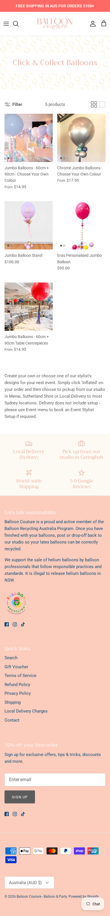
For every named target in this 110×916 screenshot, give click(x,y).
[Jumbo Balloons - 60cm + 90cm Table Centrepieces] (29, 306)
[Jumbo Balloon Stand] (29, 225)
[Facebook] (7, 624)
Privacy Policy (18, 693)
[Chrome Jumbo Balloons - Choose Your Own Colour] (81, 138)
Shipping (13, 702)
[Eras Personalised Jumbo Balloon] (81, 225)
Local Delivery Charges (26, 711)
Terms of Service (20, 675)
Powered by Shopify (84, 897)
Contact (12, 720)
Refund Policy (17, 684)
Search (11, 657)
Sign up (20, 797)
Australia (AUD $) (25, 882)
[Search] (18, 23)
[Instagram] (15, 624)
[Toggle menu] (6, 23)
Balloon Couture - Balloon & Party (42, 897)
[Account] (91, 23)
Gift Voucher (16, 666)
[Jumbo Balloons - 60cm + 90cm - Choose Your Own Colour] (29, 138)
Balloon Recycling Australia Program (39, 528)
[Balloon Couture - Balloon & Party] (55, 24)
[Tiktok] (23, 624)
